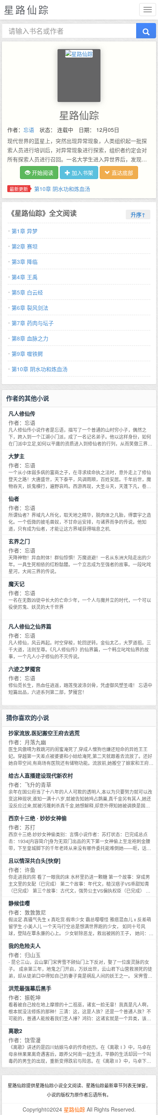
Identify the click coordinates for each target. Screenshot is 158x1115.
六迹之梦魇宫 (24, 669)
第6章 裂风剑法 (30, 307)
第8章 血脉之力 (30, 338)
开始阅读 (41, 172)
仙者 (13, 498)
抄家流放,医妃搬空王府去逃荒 (44, 733)
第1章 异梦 (25, 231)
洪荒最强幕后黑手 (29, 988)
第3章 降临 (25, 261)
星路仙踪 (74, 1109)
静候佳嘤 (19, 903)
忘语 (28, 129)
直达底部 (121, 172)
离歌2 (15, 1030)
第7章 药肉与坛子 (33, 323)
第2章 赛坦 (25, 246)
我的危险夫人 (24, 945)
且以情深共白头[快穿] (34, 860)
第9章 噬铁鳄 (27, 353)
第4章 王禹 (25, 277)
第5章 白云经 (27, 292)
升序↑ (138, 214)
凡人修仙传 (21, 413)
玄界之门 (19, 541)
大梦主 (16, 456)
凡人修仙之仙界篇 (29, 626)
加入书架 (81, 172)
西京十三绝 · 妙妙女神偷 (37, 818)
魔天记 (16, 583)
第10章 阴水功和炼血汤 (62, 188)
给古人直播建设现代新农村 (40, 775)
